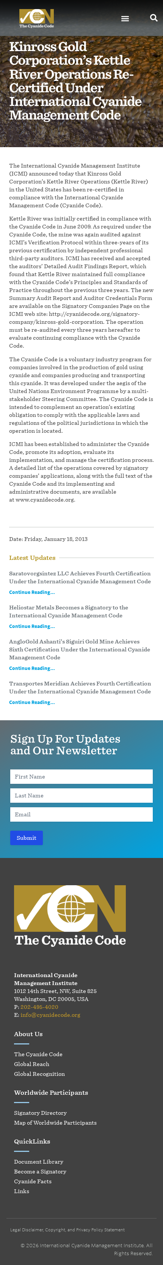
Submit (26, 837)
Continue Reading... (32, 592)
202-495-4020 (39, 1006)
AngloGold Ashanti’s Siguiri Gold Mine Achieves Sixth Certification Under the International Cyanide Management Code (79, 649)
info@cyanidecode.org (50, 1014)
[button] (125, 18)
